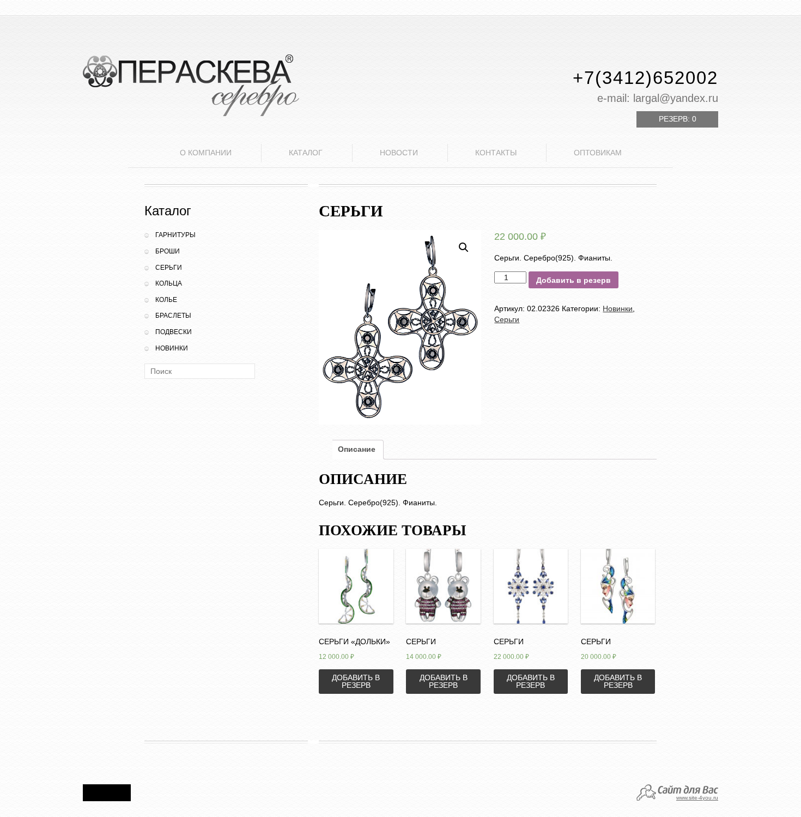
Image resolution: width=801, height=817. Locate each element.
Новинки (171, 348)
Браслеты (173, 315)
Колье (166, 300)
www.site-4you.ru (697, 798)
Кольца (168, 283)
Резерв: (677, 118)
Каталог (306, 152)
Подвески (173, 332)
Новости (399, 152)
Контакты (496, 152)
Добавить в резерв (573, 280)
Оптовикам (598, 152)
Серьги (168, 267)
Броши (167, 251)
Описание (356, 449)
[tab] (357, 449)
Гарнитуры (175, 235)
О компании (206, 152)
